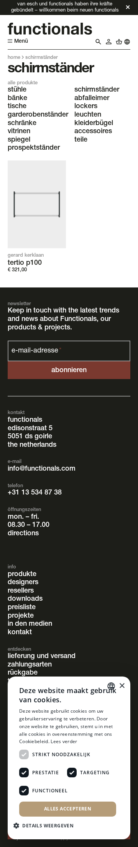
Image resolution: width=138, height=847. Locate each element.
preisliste (22, 607)
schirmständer (96, 90)
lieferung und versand (42, 656)
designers (23, 582)
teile (80, 140)
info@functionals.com (42, 469)
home (14, 57)
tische (17, 106)
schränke (22, 123)
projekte (21, 616)
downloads (25, 599)
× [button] (122, 686)
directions (23, 533)
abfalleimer (91, 98)
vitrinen (19, 131)
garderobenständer (38, 115)
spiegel (19, 140)
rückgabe (23, 673)
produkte (22, 574)
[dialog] (69, 758)
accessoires (93, 131)
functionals (25, 420)
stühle (17, 90)
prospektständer (34, 148)
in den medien (30, 624)
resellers (21, 591)
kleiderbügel (93, 123)
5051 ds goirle (30, 436)
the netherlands (32, 445)
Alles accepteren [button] (67, 808)
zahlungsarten (30, 665)
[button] (46, 825)
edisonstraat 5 (30, 428)
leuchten (87, 115)
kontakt (20, 632)
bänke (17, 98)
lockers (85, 106)
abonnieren (69, 370)
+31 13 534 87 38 (35, 492)
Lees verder (64, 741)
